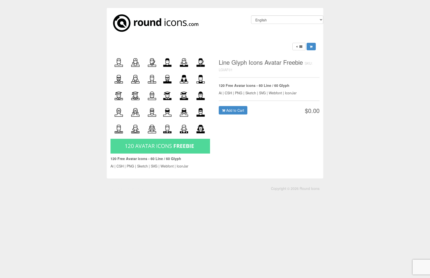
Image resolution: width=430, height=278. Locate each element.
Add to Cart (234, 110)
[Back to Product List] (299, 46)
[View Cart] (311, 46)
